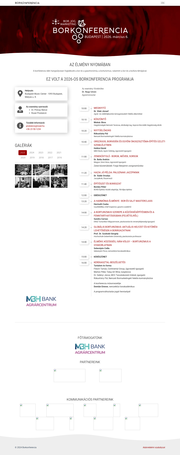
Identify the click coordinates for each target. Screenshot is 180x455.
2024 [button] (31, 152)
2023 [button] (40, 152)
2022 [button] (50, 152)
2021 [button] (59, 152)
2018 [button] (41, 157)
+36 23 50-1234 (33, 129)
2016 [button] (59, 157)
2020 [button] (23, 157)
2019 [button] (32, 157)
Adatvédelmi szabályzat (154, 447)
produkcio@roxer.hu (35, 126)
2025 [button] (22, 152)
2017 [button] (50, 157)
